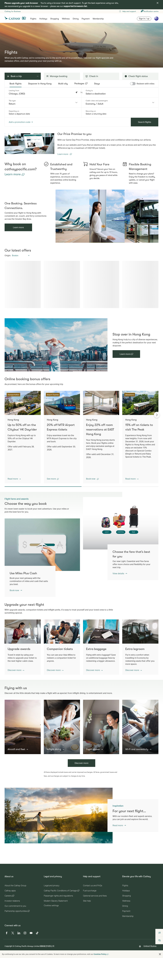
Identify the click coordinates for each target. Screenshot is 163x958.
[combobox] (43, 102)
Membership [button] (98, 19)
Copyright (8, 946)
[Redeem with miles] (133, 83)
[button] (81, 92)
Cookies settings (51, 905)
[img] (157, 3)
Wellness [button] (66, 19)
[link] (29, 143)
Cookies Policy (100, 954)
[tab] (15, 83)
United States (150, 946)
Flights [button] (33, 19)
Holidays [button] (43, 19)
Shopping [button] (54, 19)
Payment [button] (86, 19)
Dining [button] (76, 19)
